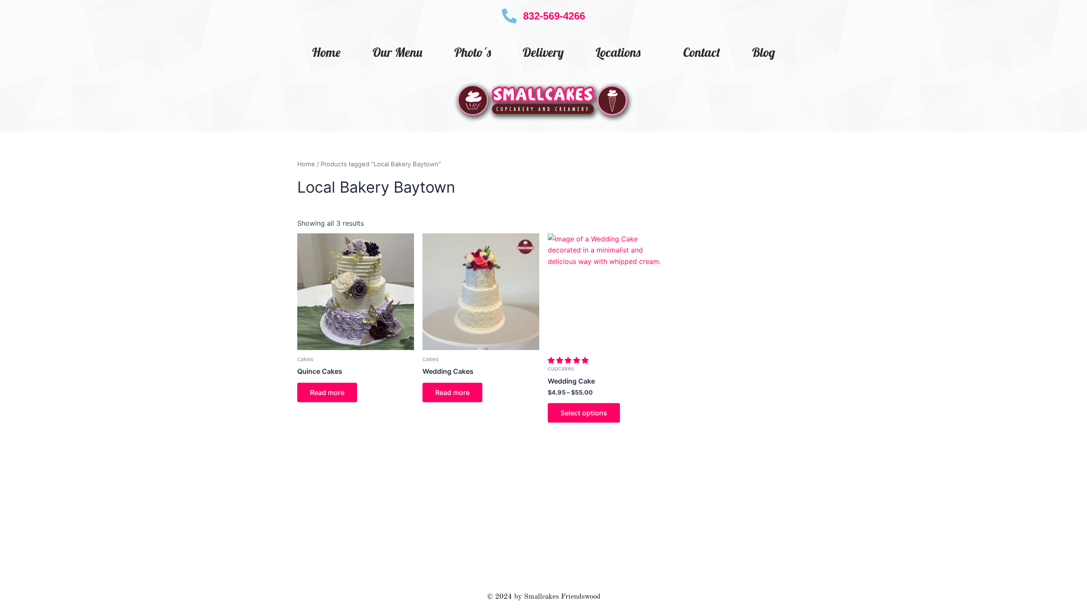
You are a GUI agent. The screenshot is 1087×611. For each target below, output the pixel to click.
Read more (327, 392)
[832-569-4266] (509, 15)
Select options (583, 413)
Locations (618, 52)
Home (326, 52)
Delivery (543, 52)
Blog (763, 52)
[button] (569, 360)
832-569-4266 (554, 16)
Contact (701, 52)
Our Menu (397, 52)
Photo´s (472, 52)
